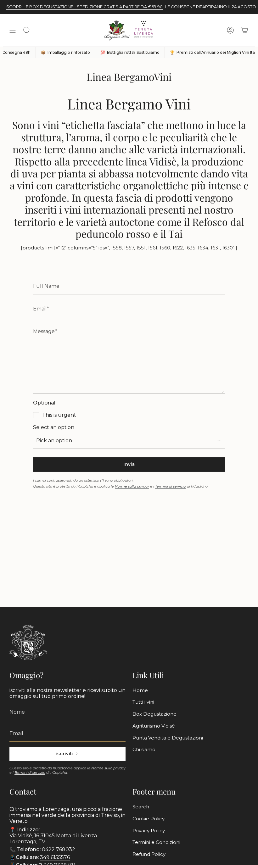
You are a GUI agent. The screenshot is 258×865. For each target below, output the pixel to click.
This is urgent (59, 415)
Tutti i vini (143, 702)
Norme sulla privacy (132, 486)
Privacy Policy (148, 831)
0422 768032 (58, 849)
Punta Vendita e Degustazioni (167, 738)
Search (140, 807)
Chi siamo (143, 749)
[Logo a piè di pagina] (28, 642)
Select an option (53, 427)
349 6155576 (55, 857)
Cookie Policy (148, 819)
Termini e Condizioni (156, 842)
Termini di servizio (170, 486)
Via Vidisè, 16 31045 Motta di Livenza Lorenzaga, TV (53, 839)
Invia (129, 464)
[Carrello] (245, 30)
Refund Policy (148, 854)
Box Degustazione (154, 714)
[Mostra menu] (12, 30)
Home (140, 690)
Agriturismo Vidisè (153, 726)
